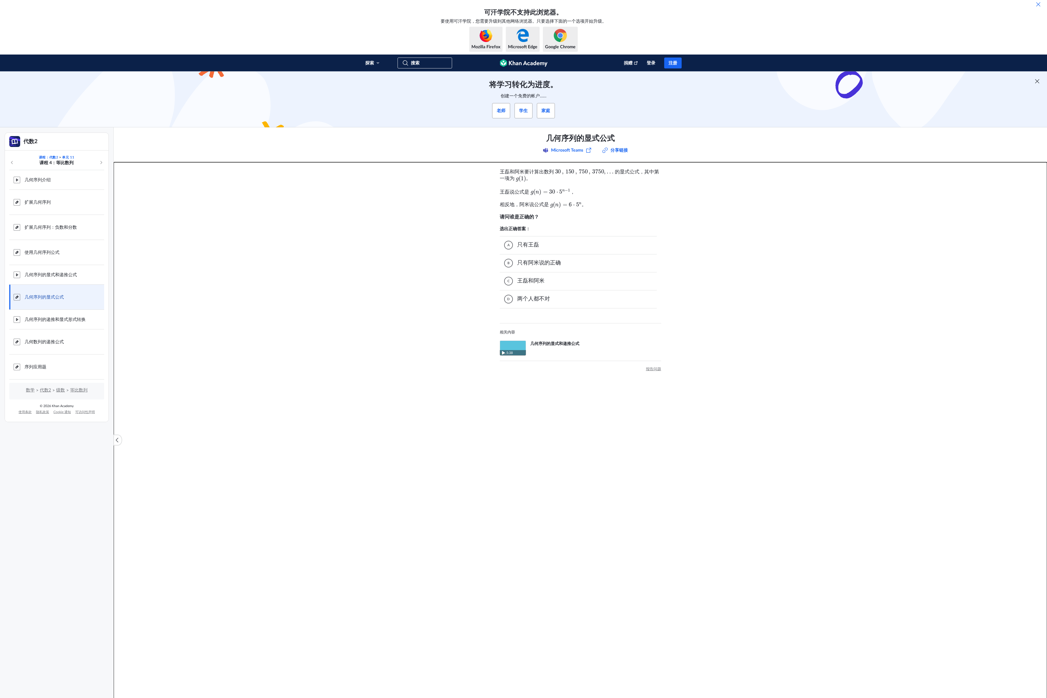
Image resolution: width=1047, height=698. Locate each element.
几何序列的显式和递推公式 (51, 275)
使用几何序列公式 (42, 252)
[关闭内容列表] (117, 440)
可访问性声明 (85, 412)
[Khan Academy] (523, 63)
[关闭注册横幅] (1037, 81)
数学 (30, 390)
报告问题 (653, 369)
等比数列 (79, 390)
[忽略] (1038, 4)
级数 (60, 390)
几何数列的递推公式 (44, 342)
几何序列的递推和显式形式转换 (55, 319)
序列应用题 (35, 367)
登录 (651, 63)
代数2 (45, 390)
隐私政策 (42, 412)
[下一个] (101, 162)
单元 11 (68, 157)
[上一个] (12, 162)
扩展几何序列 (38, 202)
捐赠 (628, 63)
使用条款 (25, 412)
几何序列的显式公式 (44, 297)
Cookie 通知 (62, 412)
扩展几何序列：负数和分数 (51, 227)
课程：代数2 (48, 157)
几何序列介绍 (38, 180)
